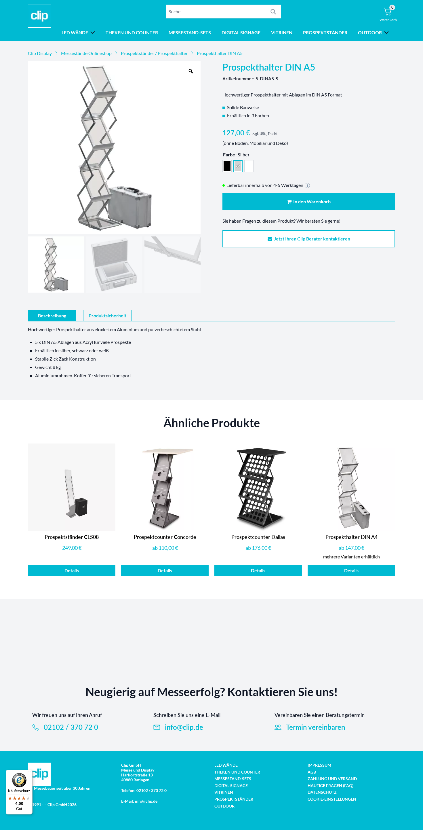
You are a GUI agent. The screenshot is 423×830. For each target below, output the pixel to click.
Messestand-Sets (190, 32)
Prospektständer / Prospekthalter (154, 53)
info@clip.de (184, 727)
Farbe (229, 154)
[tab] (52, 315)
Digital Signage (241, 32)
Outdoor (370, 32)
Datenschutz (322, 792)
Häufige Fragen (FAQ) (330, 785)
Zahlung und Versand (332, 778)
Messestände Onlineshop (86, 53)
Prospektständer (325, 32)
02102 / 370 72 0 (71, 727)
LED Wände (75, 32)
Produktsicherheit (107, 315)
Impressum (319, 765)
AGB (312, 772)
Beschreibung (52, 315)
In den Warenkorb (311, 201)
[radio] (227, 166)
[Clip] (39, 20)
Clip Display (40, 53)
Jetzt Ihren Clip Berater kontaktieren (311, 238)
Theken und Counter (132, 32)
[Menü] (29, 773)
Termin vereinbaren (315, 727)
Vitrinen (281, 32)
